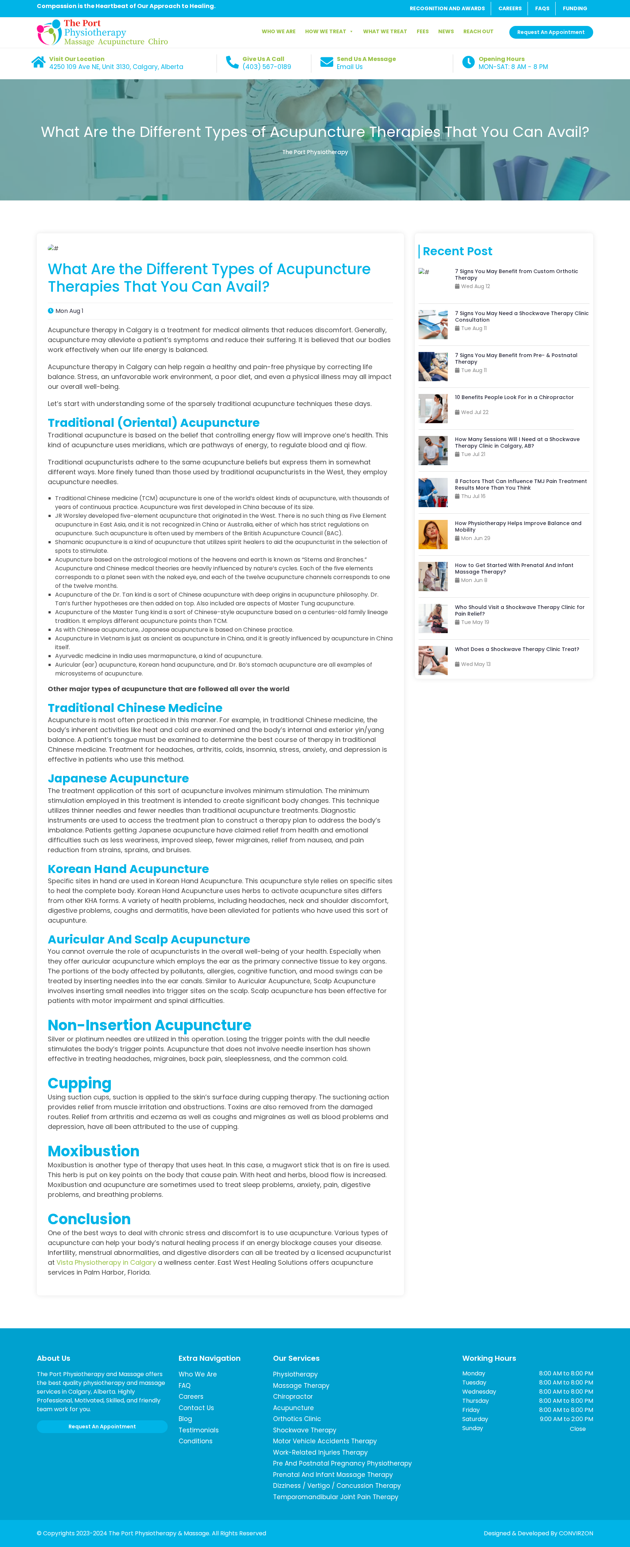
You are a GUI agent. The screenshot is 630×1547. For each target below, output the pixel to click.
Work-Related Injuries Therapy (320, 1452)
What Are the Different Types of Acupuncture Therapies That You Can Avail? (315, 132)
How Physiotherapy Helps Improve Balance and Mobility (518, 526)
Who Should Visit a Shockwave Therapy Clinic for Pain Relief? (520, 610)
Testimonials (199, 1430)
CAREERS (510, 8)
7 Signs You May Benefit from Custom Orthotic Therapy (516, 274)
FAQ (185, 1385)
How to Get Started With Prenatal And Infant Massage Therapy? (514, 568)
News (446, 31)
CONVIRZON (576, 1533)
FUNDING (575, 8)
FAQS (542, 8)
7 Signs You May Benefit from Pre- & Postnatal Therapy (516, 358)
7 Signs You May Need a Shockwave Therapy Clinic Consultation (522, 316)
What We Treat (385, 31)
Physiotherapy (295, 1374)
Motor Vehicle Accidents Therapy (325, 1441)
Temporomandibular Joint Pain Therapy (335, 1497)
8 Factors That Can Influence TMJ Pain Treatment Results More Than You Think (521, 484)
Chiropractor (293, 1396)
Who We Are (279, 31)
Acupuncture (293, 1408)
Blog (185, 1418)
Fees (423, 31)
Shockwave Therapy (305, 1430)
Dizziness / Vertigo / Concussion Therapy (337, 1485)
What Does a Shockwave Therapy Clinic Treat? (517, 649)
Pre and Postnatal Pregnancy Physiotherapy (342, 1463)
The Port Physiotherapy (315, 152)
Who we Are (198, 1374)
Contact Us (196, 1408)
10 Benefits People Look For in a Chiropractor (514, 397)
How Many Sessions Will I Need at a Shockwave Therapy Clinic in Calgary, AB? (517, 442)
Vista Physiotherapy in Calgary (106, 1262)
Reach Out (478, 31)
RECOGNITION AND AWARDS (447, 8)
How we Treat (325, 31)
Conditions (196, 1441)
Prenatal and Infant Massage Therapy (333, 1474)
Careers (191, 1396)
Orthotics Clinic (297, 1418)
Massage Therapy (301, 1385)
